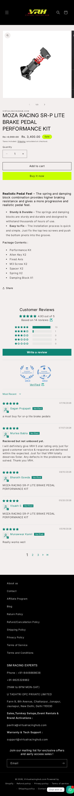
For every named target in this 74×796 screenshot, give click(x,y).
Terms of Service (17, 645)
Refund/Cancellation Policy (23, 621)
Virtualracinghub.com (35, 779)
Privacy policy (41, 783)
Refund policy (24, 783)
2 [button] (33, 554)
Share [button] (9, 288)
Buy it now (37, 176)
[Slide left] (29, 104)
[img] (11, 403)
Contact (12, 591)
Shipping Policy (16, 629)
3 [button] (38, 554)
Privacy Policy (15, 637)
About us (12, 583)
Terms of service (60, 783)
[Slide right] (44, 104)
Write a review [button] (37, 352)
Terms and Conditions (20, 652)
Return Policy (15, 614)
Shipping (21, 141)
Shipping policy (27, 788)
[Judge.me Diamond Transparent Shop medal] (44, 372)
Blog (9, 606)
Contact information (48, 788)
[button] (7, 12)
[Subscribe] (63, 763)
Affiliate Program (17, 598)
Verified (35, 384)
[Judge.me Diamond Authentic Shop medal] (27, 372)
